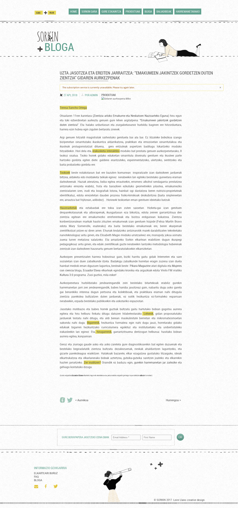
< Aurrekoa (81, 400)
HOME (73, 11)
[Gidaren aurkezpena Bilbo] (116, 98)
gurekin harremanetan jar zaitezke (155, 362)
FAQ (36, 476)
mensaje (36, 486)
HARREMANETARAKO (188, 11)
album (142, 375)
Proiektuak (108, 95)
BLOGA (148, 11)
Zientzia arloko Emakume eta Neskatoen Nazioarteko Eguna (131, 116)
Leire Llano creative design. (189, 500)
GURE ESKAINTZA (111, 11)
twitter (55, 486)
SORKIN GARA (89, 11)
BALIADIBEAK (163, 11)
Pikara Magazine (140, 266)
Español (41, 12)
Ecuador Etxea (92, 270)
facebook (46, 486)
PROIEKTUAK (133, 11)
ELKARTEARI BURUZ (46, 473)
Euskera (51, 12)
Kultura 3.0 (66, 275)
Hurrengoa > (173, 400)
